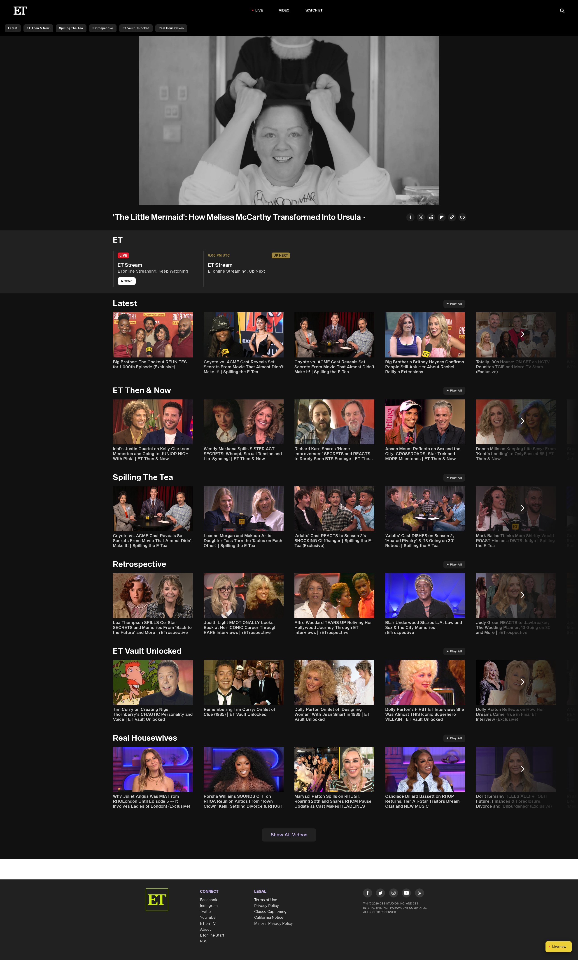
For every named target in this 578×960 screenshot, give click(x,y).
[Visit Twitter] (380, 893)
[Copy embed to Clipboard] (462, 218)
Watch (128, 281)
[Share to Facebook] (410, 218)
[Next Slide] (525, 336)
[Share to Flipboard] (441, 218)
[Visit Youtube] (406, 892)
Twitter (206, 911)
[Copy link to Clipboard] (452, 218)
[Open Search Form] (562, 11)
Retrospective (103, 28)
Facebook (208, 900)
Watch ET (314, 10)
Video (284, 10)
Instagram (209, 906)
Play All (456, 303)
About (205, 929)
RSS (203, 941)
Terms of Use (265, 900)
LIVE (259, 10)
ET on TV (208, 923)
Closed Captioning (270, 911)
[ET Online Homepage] (20, 10)
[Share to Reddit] (431, 218)
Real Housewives (171, 28)
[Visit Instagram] (393, 893)
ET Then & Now (38, 28)
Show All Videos (289, 835)
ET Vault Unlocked (136, 28)
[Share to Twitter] (420, 218)
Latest (12, 28)
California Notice (268, 917)
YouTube (207, 917)
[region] (289, 120)
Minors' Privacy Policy (273, 923)
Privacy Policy (266, 906)
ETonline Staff (212, 935)
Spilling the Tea (71, 28)
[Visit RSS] (419, 893)
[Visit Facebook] (367, 893)
